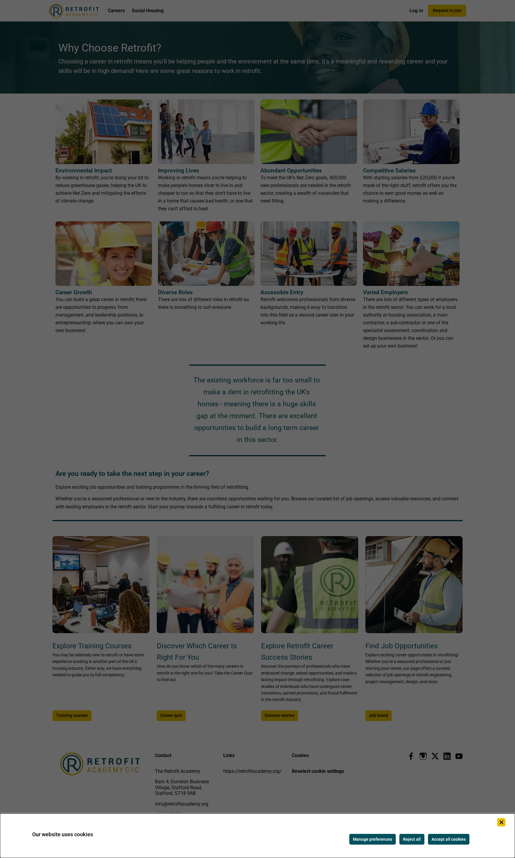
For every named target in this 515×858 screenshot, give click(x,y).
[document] (257, 835)
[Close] (501, 822)
